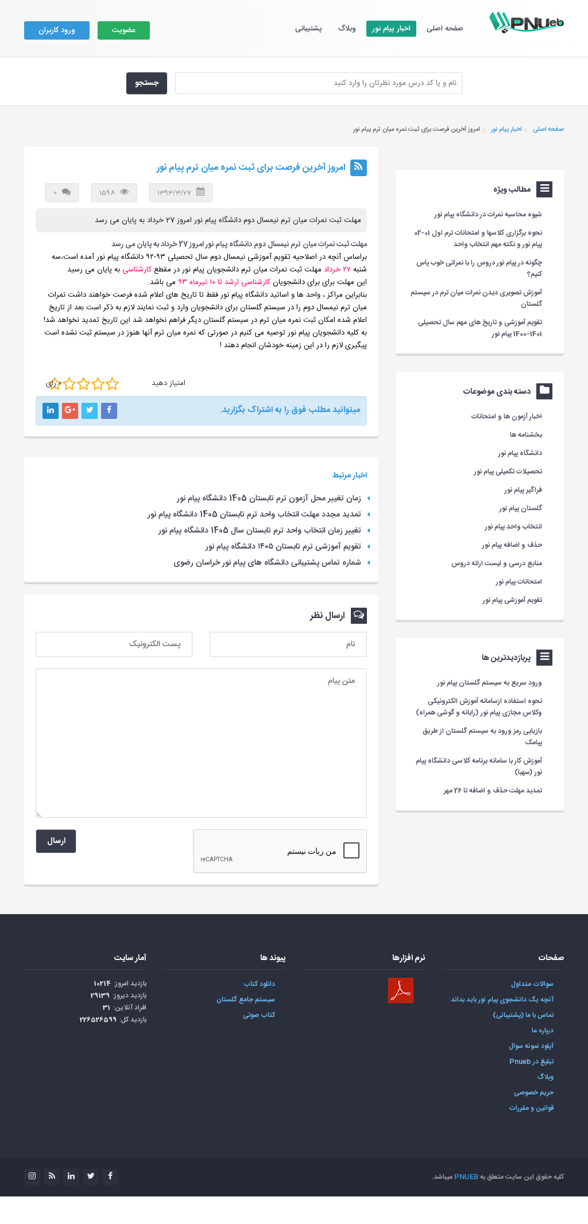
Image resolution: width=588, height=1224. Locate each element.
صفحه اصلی (445, 28)
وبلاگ (347, 28)
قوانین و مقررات (531, 1108)
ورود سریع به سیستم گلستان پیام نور (490, 683)
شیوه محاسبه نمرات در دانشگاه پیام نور (488, 214)
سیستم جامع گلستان (245, 999)
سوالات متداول (532, 984)
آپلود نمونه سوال (531, 1046)
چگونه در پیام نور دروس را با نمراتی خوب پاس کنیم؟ (479, 268)
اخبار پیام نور (391, 28)
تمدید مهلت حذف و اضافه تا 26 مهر (493, 790)
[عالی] (112, 384)
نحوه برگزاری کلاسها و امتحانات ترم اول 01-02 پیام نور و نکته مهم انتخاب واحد (478, 238)
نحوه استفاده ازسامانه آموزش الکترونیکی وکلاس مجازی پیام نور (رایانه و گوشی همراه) (479, 706)
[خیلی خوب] (98, 384)
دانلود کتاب (259, 984)
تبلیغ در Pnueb (531, 1061)
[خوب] (83, 384)
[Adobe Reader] (400, 990)
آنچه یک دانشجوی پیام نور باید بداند (502, 999)
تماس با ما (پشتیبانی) (523, 1015)
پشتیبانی (308, 28)
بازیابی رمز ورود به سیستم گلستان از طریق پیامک (482, 736)
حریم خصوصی (534, 1092)
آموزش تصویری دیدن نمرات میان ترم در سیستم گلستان (476, 298)
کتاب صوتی (259, 1015)
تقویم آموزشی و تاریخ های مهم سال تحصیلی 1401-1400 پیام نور (480, 328)
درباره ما (543, 1030)
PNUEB (466, 1177)
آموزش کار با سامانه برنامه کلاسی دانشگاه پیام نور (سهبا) (479, 766)
